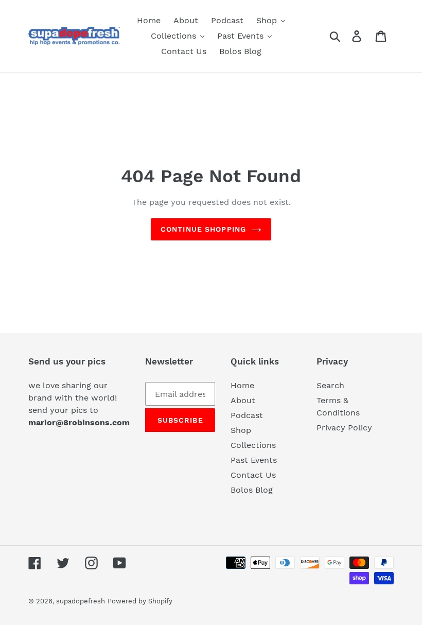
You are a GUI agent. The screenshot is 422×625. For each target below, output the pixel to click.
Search (330, 385)
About (243, 400)
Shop (241, 430)
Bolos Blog (252, 490)
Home (242, 385)
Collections (253, 445)
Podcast (247, 415)
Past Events (254, 460)
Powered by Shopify (140, 601)
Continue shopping (203, 229)
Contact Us (253, 475)
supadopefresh (80, 601)
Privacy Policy (344, 427)
